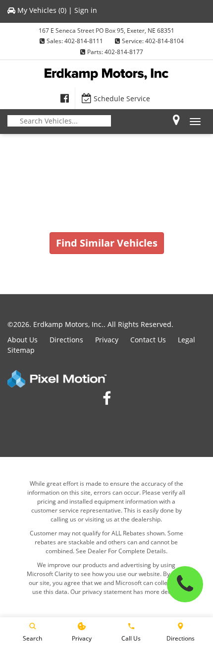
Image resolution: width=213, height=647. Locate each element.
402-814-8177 (124, 52)
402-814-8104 (164, 41)
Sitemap (21, 350)
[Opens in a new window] (64, 98)
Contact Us (148, 339)
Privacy (106, 339)
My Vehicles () (41, 10)
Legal (186, 339)
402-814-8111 (83, 41)
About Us (22, 339)
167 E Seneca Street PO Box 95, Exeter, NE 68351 (106, 30)
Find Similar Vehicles (107, 243)
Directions (66, 339)
